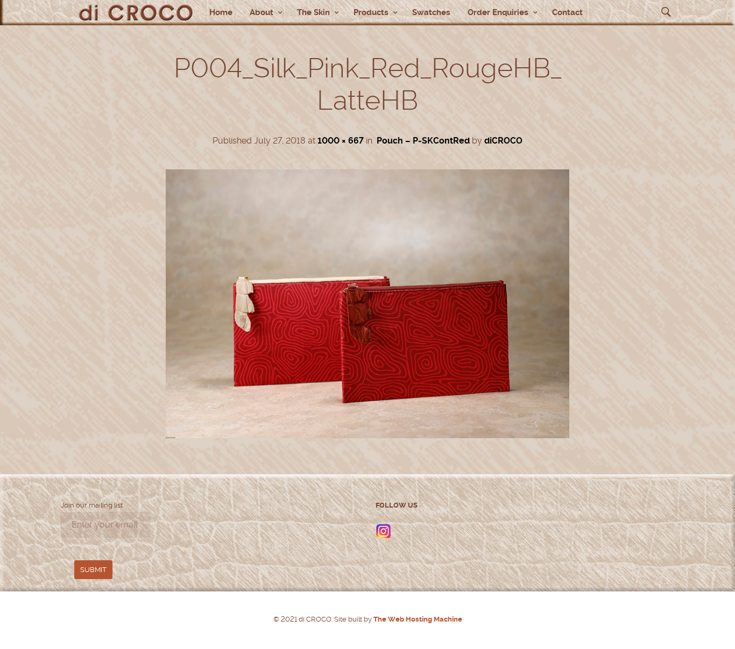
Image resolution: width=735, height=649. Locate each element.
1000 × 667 (340, 140)
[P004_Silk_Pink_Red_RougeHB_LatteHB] (367, 435)
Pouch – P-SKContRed (423, 140)
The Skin (313, 12)
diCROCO (503, 140)
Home (220, 12)
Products (371, 12)
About (261, 12)
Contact (567, 12)
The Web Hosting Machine (417, 619)
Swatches (431, 12)
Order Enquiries (498, 12)
